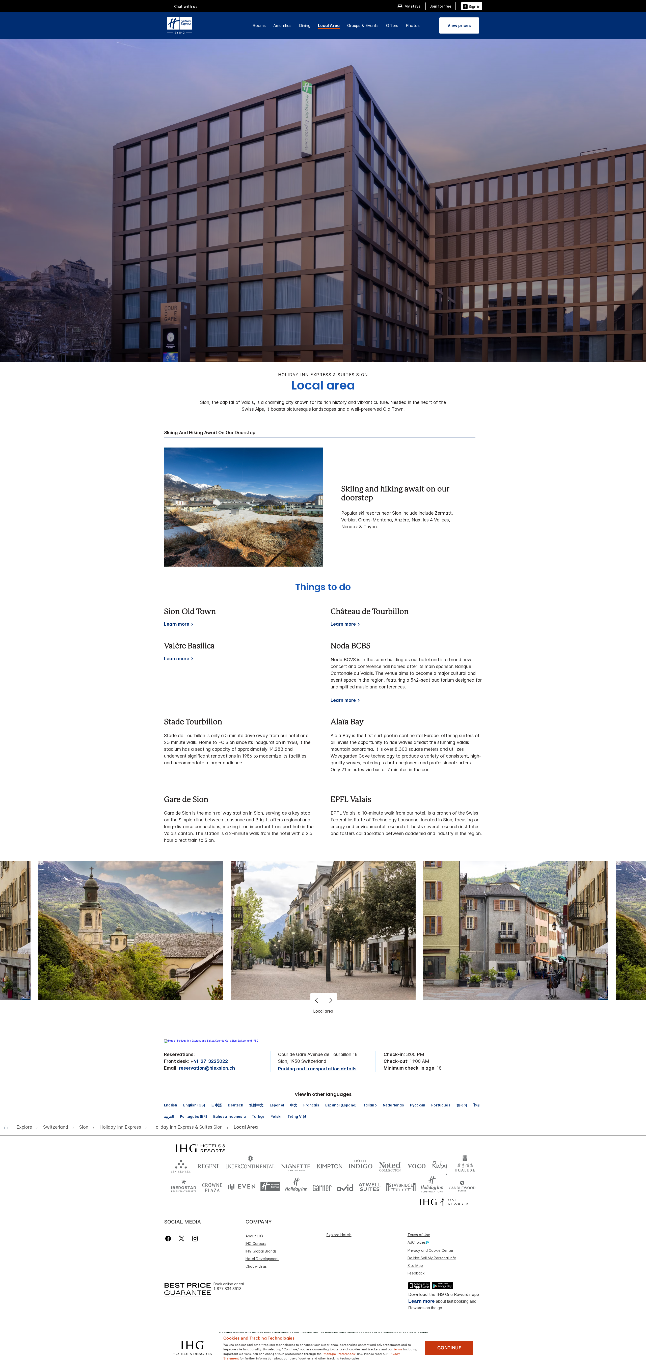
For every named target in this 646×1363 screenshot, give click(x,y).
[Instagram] (195, 1238)
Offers (392, 25)
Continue (449, 1348)
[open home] (8, 1127)
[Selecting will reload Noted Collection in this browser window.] (389, 1165)
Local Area (329, 25)
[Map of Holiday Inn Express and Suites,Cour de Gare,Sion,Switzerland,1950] (211, 1040)
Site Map (415, 1265)
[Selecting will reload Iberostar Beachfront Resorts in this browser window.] (183, 1186)
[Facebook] (169, 1238)
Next (330, 1000)
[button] (471, 6)
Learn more (421, 1301)
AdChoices (417, 1242)
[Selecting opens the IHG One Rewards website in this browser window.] (444, 1202)
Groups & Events (363, 25)
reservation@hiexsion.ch (207, 1068)
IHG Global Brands (261, 1251)
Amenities (282, 25)
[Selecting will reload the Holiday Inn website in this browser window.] (296, 1186)
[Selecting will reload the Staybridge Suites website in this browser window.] (401, 1186)
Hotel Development (262, 1259)
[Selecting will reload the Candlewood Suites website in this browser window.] (461, 1186)
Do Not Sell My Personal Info (432, 1258)
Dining (304, 25)
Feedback (416, 1273)
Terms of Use (419, 1235)
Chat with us (256, 1266)
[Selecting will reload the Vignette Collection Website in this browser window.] (295, 1165)
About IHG (254, 1236)
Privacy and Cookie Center (430, 1250)
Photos (413, 25)
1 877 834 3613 (227, 1289)
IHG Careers (256, 1243)
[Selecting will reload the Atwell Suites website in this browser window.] (370, 1186)
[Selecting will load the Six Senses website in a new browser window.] (181, 1165)
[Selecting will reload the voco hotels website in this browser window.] (417, 1165)
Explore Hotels (339, 1235)
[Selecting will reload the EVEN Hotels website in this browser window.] (241, 1186)
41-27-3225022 (210, 1061)
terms (398, 1349)
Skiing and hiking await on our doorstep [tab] (209, 432)
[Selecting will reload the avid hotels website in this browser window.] (345, 1186)
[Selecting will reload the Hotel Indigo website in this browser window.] (360, 1165)
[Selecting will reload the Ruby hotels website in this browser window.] (439, 1165)
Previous (317, 1000)
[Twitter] (181, 1238)
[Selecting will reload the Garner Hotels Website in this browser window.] (322, 1186)
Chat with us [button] (186, 6)
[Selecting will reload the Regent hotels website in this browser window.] (208, 1165)
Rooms (259, 25)
